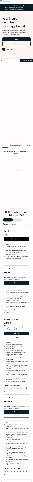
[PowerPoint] (14, 429)
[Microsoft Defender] (26, 429)
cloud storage (12, 296)
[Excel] (11, 429)
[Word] (8, 429)
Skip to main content (5, 1)
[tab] (6, 81)
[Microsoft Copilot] (5, 429)
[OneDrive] (8, 354)
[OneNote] (20, 429)
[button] (10, 61)
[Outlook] (5, 354)
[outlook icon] (5, 303)
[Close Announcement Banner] (30, 6)
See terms (16, 321)
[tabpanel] (16, 109)
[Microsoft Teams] (5, 432)
